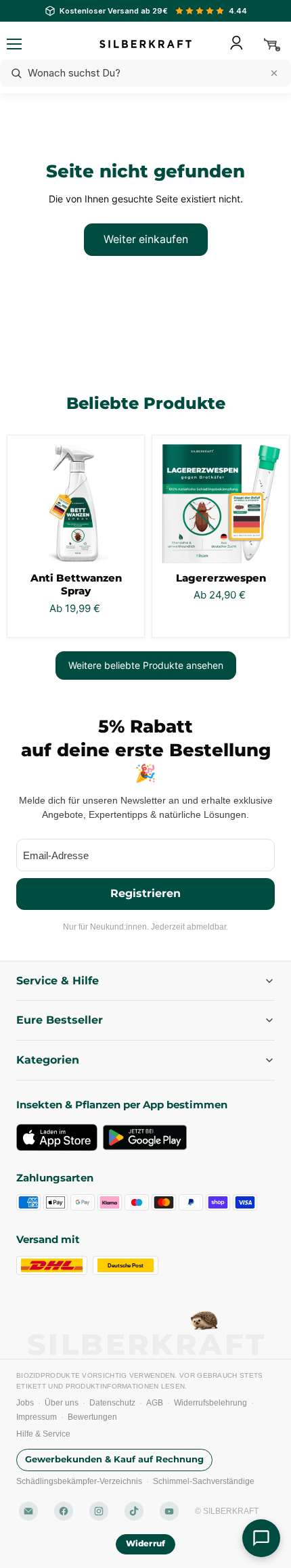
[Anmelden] (236, 42)
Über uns (62, 1403)
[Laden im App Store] (56, 1137)
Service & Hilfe (57, 980)
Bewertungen (92, 1417)
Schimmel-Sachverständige (203, 1481)
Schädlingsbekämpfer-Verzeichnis (79, 1481)
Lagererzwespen (221, 577)
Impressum (36, 1417)
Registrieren (145, 893)
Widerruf (145, 1543)
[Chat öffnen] (261, 1538)
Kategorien (47, 1059)
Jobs (25, 1403)
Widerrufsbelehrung (210, 1403)
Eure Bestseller (59, 1020)
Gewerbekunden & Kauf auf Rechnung (114, 1459)
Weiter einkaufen (146, 239)
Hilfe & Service (43, 1434)
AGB (154, 1403)
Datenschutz (112, 1403)
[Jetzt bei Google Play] (145, 1137)
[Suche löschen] (274, 73)
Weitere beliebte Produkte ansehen (145, 665)
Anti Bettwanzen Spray (76, 584)
